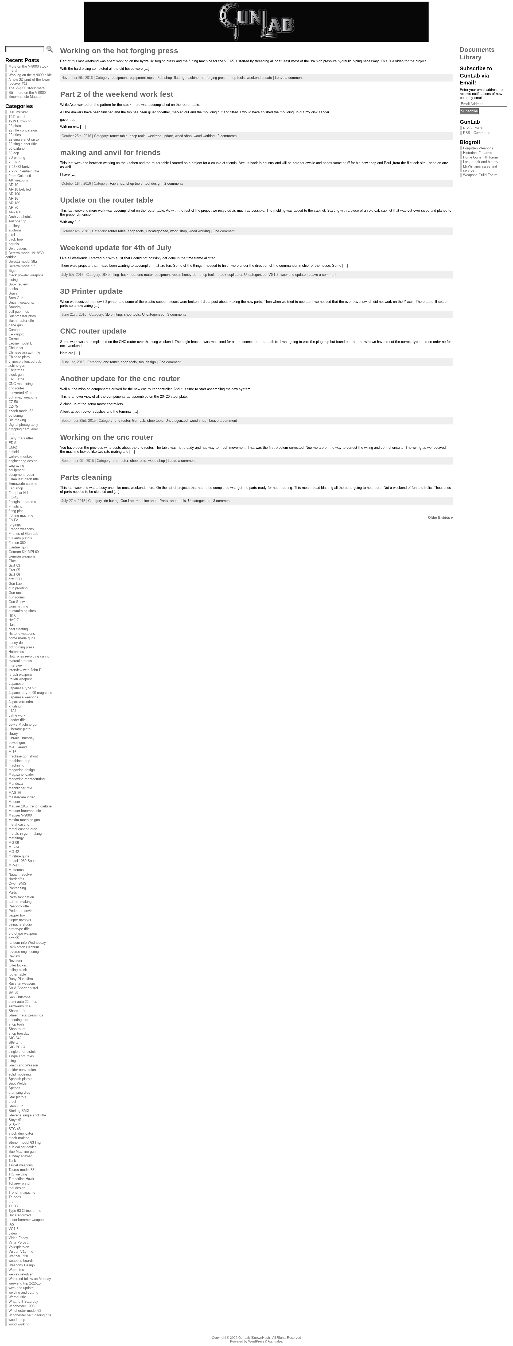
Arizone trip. (18, 221)
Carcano (15, 330)
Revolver (15, 961)
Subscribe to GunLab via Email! (476, 75)
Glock (13, 561)
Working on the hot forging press (119, 51)
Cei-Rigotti (17, 334)
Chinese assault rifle (24, 352)
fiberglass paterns (22, 502)
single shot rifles (21, 1056)
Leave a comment (289, 78)
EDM (12, 443)
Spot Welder (18, 1083)
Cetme (14, 339)
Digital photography (23, 425)
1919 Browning (20, 121)
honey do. (16, 643)
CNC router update (93, 331)
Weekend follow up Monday (30, 1279)
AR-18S (15, 203)
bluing (13, 280)
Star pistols (17, 1097)
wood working (19, 1324)
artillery (14, 226)
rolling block (18, 970)
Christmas (16, 370)
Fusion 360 (17, 543)
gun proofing (18, 588)
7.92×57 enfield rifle (24, 171)
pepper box (17, 915)
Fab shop (16, 488)
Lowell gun (17, 743)
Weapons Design (22, 1265)
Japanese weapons (23, 697)
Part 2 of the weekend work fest (116, 94)
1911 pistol (17, 117)
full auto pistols (20, 538)
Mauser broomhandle (25, 811)
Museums (16, 870)
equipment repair (21, 475)
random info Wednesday (27, 943)
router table (17, 974)
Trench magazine (22, 1192)
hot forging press (21, 647)
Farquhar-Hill (18, 493)
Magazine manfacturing (27, 779)
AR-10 (13, 185)
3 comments (176, 314)
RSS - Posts (473, 128)
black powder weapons (26, 275)
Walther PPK (19, 1256)
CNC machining (21, 384)
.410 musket (18, 112)
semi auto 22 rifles (23, 1002)
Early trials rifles (21, 438)
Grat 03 (14, 565)
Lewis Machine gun (23, 724)
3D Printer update (91, 291)
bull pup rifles (19, 312)
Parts (13, 893)
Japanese (16, 684)
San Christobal (20, 997)
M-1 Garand (18, 747)
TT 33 (13, 1206)
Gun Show (17, 602)
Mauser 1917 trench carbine (30, 806)
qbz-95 (14, 938)
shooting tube (19, 1020)
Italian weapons (21, 679)
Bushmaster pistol (23, 316)
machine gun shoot (23, 756)
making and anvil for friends (110, 152)
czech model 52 (21, 411)
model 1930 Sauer (23, 861)
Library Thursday (21, 738)
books (13, 289)
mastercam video (22, 797)
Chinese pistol (19, 357)
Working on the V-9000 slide (30, 75)
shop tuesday (19, 1033)
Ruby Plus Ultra (21, 979)
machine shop (19, 761)
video (13, 1233)
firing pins (16, 511)
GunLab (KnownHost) (254, 1338)
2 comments (227, 136)
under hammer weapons (27, 1220)
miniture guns (19, 856)
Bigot (13, 271)
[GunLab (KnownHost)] (257, 22)
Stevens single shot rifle (27, 1115)
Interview (15, 665)
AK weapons (18, 180)
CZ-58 (13, 402)
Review (14, 956)
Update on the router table (107, 200)
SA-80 (13, 993)
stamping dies (19, 1092)
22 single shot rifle (23, 144)
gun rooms (17, 597)
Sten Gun (16, 1106)
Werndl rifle (17, 1297)
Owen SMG (17, 883)
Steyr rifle (16, 1120)
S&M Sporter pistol (23, 988)
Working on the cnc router (106, 437)
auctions (15, 230)
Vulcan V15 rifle (21, 1252)
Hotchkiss (16, 652)
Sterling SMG (19, 1111)
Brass (13, 293)
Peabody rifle (19, 906)
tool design (17, 1188)
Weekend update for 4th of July (116, 247)
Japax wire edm (21, 702)
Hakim (13, 624)
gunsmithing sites (22, 611)
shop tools (17, 1024)
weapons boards (21, 1261)
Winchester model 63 (25, 1311)
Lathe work (17, 715)
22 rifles (15, 135)
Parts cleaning (86, 477)
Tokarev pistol (19, 1183)
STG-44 (15, 1124)
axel (12, 235)
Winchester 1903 (21, 1306)
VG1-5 (13, 1229)
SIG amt (15, 1043)
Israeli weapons (21, 674)
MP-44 (14, 865)
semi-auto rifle (19, 1006)
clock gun (16, 375)
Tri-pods (15, 1197)
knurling (15, 706)
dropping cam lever (23, 429)
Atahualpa (275, 1341)
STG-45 (15, 1129)
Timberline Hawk (21, 1179)
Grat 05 (14, 570)
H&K (12, 615)
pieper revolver (20, 920)
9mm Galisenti (20, 176)
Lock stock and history (480, 162)
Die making (17, 420)
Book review (18, 284)
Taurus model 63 (21, 1170)
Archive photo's (20, 217)
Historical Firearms (477, 153)
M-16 (12, 752)
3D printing (17, 158)
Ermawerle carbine (23, 484)
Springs (14, 1088)
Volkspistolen (19, 1247)
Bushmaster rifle (21, 321)
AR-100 (14, 194)
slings (13, 1061)
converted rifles (20, 393)
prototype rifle (19, 929)
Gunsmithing (18, 606)
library (13, 734)
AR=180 (15, 212)
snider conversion (22, 1070)
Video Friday (18, 1238)
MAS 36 (15, 793)
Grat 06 (14, 575)
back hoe (16, 239)
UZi (11, 1224)
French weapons (21, 529)
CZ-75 (13, 406)
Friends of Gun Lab (23, 534)
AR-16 (13, 198)
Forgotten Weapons (478, 148)
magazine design (22, 770)
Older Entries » (440, 518)
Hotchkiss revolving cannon (30, 656)
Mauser (14, 802)
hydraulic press (20, 661)
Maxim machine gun (24, 820)
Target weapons (21, 1165)
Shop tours (17, 1029)
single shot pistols (23, 1052)
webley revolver (21, 1274)
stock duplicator (21, 1133)
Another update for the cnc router (120, 378)
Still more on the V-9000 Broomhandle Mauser (27, 95)
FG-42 (13, 497)
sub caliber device (23, 1147)
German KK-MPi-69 (24, 552)
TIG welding (18, 1174)
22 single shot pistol (24, 139)
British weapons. (21, 302)
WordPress (256, 1341)
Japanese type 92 (22, 688)
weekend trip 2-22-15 (25, 1283)
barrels (14, 244)
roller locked (18, 965)
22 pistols (16, 126)
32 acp (14, 153)
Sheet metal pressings (26, 1015)
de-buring (16, 415)
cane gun (16, 325)
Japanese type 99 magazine (30, 693)
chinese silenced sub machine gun (23, 363)
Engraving (16, 465)
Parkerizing (17, 888)
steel (12, 1102)
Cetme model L (20, 343)
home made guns (22, 638)
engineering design (23, 461)
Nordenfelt (16, 879)
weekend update (21, 1288)
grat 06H (15, 579)
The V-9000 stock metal (27, 88)
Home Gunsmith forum (480, 157)
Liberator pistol (20, 729)
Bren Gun (16, 298)
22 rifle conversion (23, 130)
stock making (19, 1138)
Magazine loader (21, 774)
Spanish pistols (20, 1079)
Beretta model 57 (22, 266)
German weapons (22, 556)
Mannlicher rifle (20, 788)
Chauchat (16, 348)
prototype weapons (23, 933)
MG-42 (14, 852)
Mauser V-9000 (20, 815)
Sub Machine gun (22, 1152)
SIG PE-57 (17, 1047)
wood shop (17, 1320)
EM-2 (13, 447)
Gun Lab (15, 584)
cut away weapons (23, 397)
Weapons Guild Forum (480, 175)
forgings (15, 525)
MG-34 (14, 847)
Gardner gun (18, 547)
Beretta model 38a (23, 262)
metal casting (19, 824)
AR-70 (13, 208)
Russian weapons (22, 983)
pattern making (20, 902)
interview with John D (25, 670)
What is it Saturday (23, 1301)
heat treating (18, 629)
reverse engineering (24, 952)
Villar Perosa (18, 1242)
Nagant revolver (21, 874)
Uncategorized (20, 1215)
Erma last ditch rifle (24, 479)
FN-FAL (14, 520)
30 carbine (17, 148)
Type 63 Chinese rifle (25, 1211)
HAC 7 (14, 620)
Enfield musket (20, 456)
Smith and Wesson (23, 1065)
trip (11, 1202)
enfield (14, 452)
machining (16, 765)
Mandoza (16, 784)
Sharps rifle (17, 1011)
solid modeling (20, 1074)
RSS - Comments (476, 133)
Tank (12, 1161)
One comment (224, 231)
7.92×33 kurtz (19, 167)
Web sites (16, 1270)
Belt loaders (18, 248)
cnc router (16, 388)
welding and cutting (23, 1292)
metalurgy (16, 838)
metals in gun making (25, 833)
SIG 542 (15, 1038)
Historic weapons (22, 634)
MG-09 (14, 843)
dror (11, 434)
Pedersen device (21, 911)
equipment (17, 470)
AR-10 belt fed (20, 189)
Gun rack (16, 593)
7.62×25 (15, 162)
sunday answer (20, 1156)
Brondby (15, 307)
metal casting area (23, 829)
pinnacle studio (20, 924)
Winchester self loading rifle (30, 1315)
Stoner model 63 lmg (25, 1142)
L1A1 (13, 711)
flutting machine (21, 515)
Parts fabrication (21, 897)
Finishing (15, 506)
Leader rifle (17, 720)
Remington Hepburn (24, 947)
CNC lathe (16, 379)
